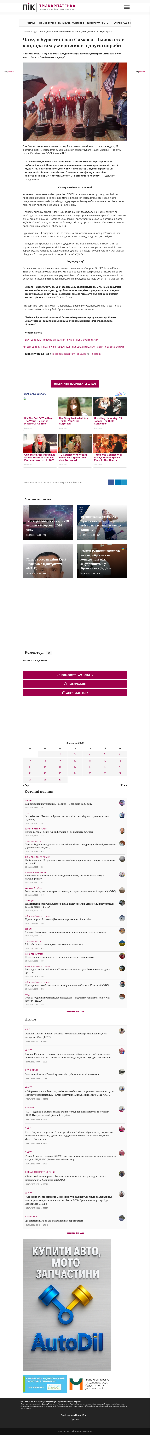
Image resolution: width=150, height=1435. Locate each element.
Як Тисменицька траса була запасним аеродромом (54, 1220)
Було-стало (31, 1070)
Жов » (124, 785)
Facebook (57, 353)
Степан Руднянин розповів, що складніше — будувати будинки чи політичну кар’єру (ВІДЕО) (67, 999)
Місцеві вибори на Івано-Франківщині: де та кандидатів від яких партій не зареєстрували (73, 346)
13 (120, 760)
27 (120, 773)
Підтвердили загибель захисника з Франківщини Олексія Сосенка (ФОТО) (67, 985)
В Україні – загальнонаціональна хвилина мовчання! (54, 944)
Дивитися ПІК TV (77, 692)
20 (120, 767)
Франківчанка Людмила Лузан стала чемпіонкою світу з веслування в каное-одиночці (68, 818)
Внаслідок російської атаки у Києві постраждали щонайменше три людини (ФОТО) (67, 971)
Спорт (27, 813)
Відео (28, 1127)
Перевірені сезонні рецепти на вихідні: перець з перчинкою (59, 957)
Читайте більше (75, 1011)
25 (90, 773)
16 (60, 767)
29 (45, 779)
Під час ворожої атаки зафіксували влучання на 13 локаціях (58, 919)
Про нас (75, 1419)
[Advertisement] (65, 615)
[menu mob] (126, 7)
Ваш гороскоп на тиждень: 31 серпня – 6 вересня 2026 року (47, 525)
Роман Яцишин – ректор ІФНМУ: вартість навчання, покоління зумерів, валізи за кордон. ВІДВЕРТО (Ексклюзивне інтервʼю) (70, 1158)
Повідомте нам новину (77, 675)
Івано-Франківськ (33, 841)
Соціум (34, 32)
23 (60, 773)
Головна (26, 32)
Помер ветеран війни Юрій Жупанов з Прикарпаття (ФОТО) (37, 22)
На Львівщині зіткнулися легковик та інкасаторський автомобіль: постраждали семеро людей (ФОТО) (69, 905)
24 (75, 773)
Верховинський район (36, 829)
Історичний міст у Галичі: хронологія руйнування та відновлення (62, 1074)
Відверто (30, 1151)
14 (30, 767)
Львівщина (30, 901)
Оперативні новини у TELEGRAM (75, 383)
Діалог (30, 1019)
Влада (28, 995)
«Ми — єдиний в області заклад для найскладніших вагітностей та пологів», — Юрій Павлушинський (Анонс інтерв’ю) (68, 1113)
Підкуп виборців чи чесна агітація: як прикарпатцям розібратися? (60, 339)
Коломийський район (35, 873)
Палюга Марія (59, 482)
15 (45, 767)
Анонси (29, 1107)
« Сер (26, 785)
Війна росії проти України (37, 857)
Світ (27, 1029)
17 (75, 767)
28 (30, 779)
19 (105, 767)
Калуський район (33, 888)
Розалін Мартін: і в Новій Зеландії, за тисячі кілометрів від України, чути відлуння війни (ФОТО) (66, 1035)
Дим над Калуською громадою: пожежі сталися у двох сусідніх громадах (65, 932)
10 (75, 760)
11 (90, 760)
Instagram (69, 353)
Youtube (81, 353)
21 (30, 773)
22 (45, 773)
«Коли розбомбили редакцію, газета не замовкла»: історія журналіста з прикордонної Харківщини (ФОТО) (65, 1178)
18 (90, 767)
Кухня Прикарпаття (34, 954)
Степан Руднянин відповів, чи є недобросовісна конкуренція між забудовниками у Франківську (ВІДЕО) (100, 559)
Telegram (95, 353)
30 (60, 779)
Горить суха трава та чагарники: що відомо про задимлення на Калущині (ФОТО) (70, 891)
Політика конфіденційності (75, 1415)
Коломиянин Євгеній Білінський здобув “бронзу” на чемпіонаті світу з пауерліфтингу (64, 877)
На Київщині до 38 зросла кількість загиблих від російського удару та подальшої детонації (70, 862)
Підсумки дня (77, 684)
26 (105, 773)
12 (105, 760)
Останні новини (39, 791)
